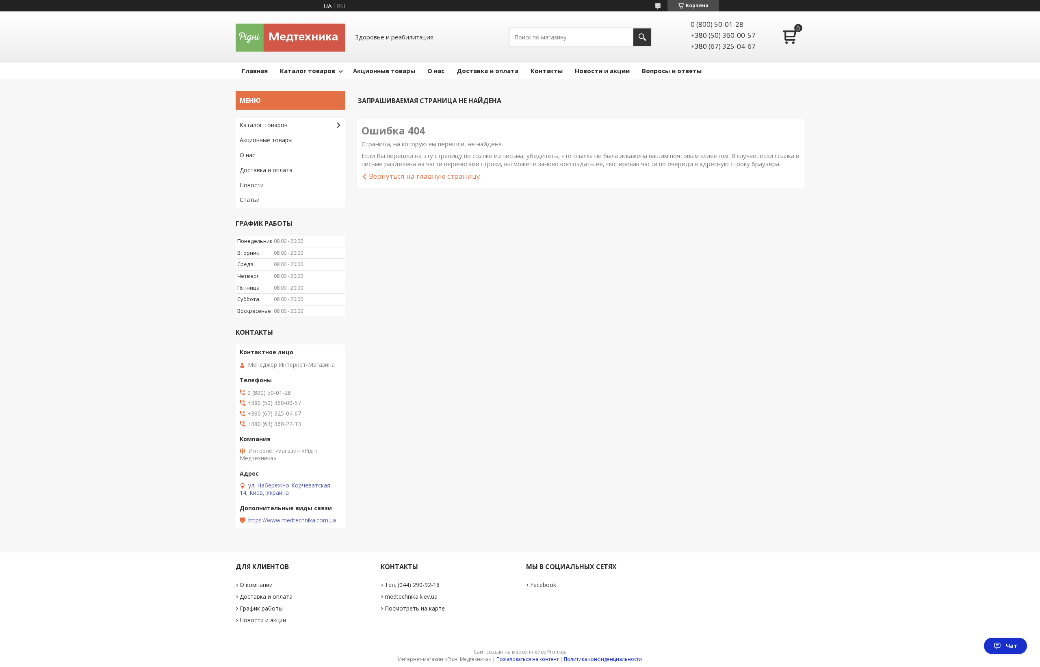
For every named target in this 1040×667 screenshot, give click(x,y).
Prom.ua (557, 651)
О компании (256, 585)
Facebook (543, 585)
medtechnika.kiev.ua (411, 596)
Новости (252, 185)
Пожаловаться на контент (527, 659)
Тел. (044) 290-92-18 (412, 585)
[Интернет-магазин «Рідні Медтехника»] (290, 36)
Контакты (547, 71)
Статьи (250, 200)
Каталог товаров (307, 71)
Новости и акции (602, 71)
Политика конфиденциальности (603, 659)
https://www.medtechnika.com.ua (292, 520)
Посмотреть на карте (415, 608)
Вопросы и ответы (672, 71)
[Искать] (642, 37)
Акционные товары (384, 71)
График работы (261, 608)
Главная (255, 71)
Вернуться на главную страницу (424, 176)
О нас (435, 71)
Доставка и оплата (487, 71)
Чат (1011, 646)
